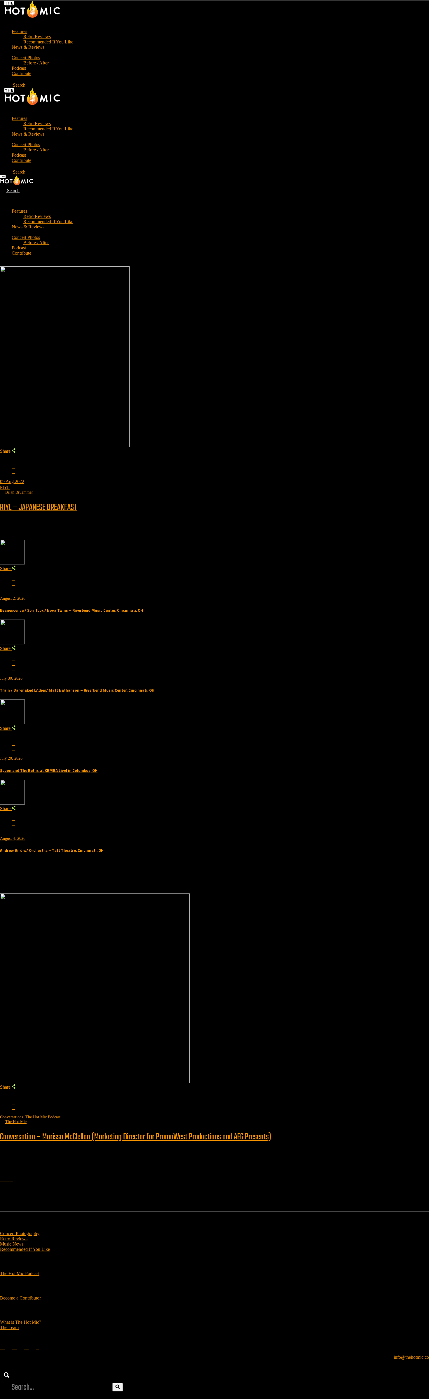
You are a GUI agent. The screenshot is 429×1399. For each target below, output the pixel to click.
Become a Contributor (20, 1297)
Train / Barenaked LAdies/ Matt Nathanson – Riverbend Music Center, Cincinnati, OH (77, 690)
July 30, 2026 (11, 678)
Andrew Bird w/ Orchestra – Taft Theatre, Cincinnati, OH (52, 850)
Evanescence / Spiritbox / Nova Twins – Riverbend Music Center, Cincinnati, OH (71, 610)
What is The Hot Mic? (20, 1322)
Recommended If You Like (25, 1249)
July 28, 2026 (11, 758)
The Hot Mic (16, 1122)
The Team (9, 1327)
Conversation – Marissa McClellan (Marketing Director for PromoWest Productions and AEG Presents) (135, 1137)
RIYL (5, 487)
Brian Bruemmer (19, 492)
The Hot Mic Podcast (42, 1117)
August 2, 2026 (12, 598)
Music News (11, 1243)
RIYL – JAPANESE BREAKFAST (38, 507)
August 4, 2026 (12, 838)
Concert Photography (19, 1233)
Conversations (11, 1117)
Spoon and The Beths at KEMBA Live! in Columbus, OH (48, 770)
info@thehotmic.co (411, 1357)
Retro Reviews (13, 1238)
